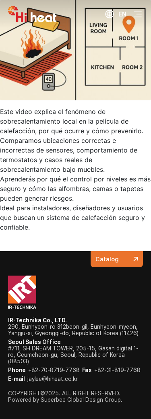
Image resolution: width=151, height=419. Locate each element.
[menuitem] (115, 14)
